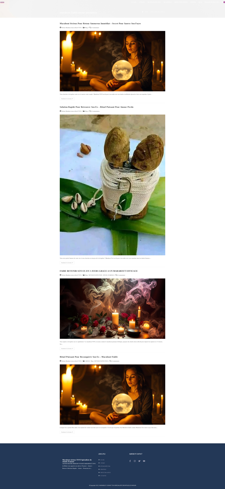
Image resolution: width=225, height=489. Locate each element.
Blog (86, 27)
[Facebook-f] (130, 461)
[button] (220, 484)
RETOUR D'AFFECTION (95, 275)
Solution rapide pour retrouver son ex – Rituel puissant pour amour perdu (96, 107)
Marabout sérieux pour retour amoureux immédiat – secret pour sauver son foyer (100, 23)
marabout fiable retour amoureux (157, 11)
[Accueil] (142, 11)
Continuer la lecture (68, 98)
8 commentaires (95, 111)
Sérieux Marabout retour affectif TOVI (71, 27)
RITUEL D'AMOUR (108, 275)
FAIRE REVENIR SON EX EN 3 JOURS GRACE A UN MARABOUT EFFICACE (99, 271)
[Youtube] (144, 461)
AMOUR (87, 361)
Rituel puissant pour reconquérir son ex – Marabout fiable (89, 357)
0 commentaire (95, 27)
